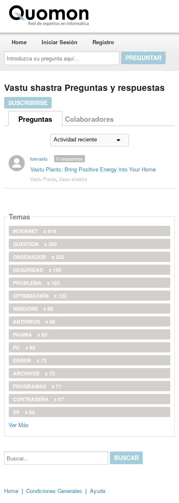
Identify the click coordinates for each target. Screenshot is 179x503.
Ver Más (19, 424)
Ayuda (97, 491)
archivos (34, 373)
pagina (30, 334)
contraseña (38, 399)
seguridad (37, 270)
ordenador (39, 257)
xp (24, 412)
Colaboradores (89, 119)
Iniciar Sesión (59, 42)
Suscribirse (27, 102)
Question (35, 244)
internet (34, 231)
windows (33, 308)
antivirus (34, 321)
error (30, 360)
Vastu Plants (43, 179)
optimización (40, 295)
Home (19, 42)
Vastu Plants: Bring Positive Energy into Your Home (93, 169)
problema (36, 283)
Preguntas (35, 119)
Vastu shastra (73, 179)
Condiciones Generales (54, 491)
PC (24, 347)
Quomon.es (118, 13)
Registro (103, 42)
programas (37, 386)
